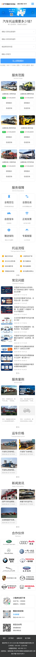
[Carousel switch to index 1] (14, 15)
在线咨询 (9, 108)
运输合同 (19, 638)
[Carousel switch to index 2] (18, 15)
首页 (4, 638)
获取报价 (9, 103)
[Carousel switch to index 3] (21, 15)
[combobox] (17, 31)
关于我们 (11, 638)
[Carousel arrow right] (32, 12)
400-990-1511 (22, 4)
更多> (18, 373)
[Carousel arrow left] (3, 12)
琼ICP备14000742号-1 (18, 654)
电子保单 (27, 638)
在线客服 (16, 614)
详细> (18, 275)
